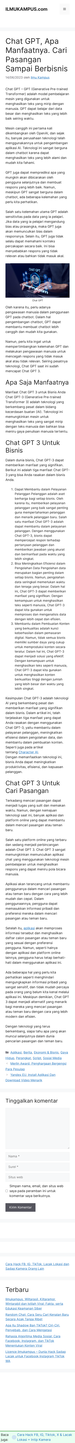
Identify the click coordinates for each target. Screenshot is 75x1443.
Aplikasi (16, 1052)
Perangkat (23, 1058)
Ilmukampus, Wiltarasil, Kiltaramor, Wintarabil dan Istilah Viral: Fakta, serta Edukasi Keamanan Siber (34, 1303)
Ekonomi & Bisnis (46, 1052)
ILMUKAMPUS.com (26, 9)
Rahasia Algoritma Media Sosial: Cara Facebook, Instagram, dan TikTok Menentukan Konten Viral (32, 1340)
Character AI (28, 752)
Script (37, 1058)
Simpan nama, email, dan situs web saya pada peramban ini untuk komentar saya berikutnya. (36, 1191)
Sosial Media (52, 1058)
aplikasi (29, 928)
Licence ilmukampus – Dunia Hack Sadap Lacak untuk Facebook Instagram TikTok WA (35, 1356)
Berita (27, 1052)
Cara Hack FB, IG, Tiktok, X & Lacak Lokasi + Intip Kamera (44, 1437)
